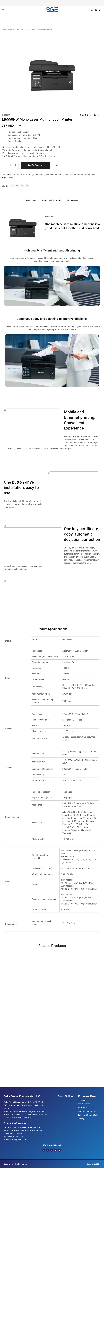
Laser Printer (39, 174)
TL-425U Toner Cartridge (14, 1055)
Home (4, 30)
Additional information (52, 200)
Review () (97, 115)
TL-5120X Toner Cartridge (49, 1055)
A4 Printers (27, 174)
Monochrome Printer (54, 174)
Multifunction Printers (74, 174)
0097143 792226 (15, 1136)
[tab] (31, 200)
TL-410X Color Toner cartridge (85, 994)
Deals (10, 177)
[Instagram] (47, 1150)
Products (11, 30)
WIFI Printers (90, 174)
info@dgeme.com (17, 1139)
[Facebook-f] (43, 1150)
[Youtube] (55, 1150)
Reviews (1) (72, 200)
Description (31, 200)
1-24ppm (6, 115)
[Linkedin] (51, 1150)
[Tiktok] (59, 1150)
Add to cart (33, 165)
